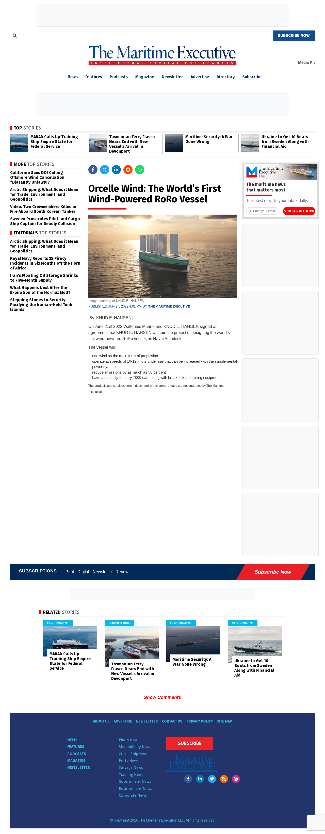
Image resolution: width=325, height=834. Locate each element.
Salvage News (131, 767)
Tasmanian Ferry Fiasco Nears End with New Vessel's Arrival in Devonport (132, 144)
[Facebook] (188, 779)
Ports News (129, 760)
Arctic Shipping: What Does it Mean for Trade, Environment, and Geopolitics (44, 194)
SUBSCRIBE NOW (294, 35)
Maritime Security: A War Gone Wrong (209, 139)
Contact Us (172, 721)
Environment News (135, 788)
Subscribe (252, 76)
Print (70, 572)
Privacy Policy (199, 721)
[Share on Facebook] (93, 169)
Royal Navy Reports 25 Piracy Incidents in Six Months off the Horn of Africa (45, 263)
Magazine (144, 76)
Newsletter (172, 76)
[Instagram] (236, 779)
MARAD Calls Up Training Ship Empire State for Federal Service (54, 141)
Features (93, 76)
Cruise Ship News (134, 753)
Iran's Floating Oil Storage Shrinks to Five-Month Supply (44, 278)
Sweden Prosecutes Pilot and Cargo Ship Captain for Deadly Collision (45, 221)
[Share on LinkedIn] (116, 169)
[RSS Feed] (224, 779)
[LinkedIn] (200, 779)
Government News (135, 781)
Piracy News (129, 739)
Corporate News (133, 795)
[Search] (14, 36)
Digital (83, 572)
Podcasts (119, 76)
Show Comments (162, 697)
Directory (226, 76)
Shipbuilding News (135, 746)
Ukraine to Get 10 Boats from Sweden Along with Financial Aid (285, 141)
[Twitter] (212, 779)
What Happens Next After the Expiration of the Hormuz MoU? (40, 290)
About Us (101, 721)
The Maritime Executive (169, 306)
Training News (131, 774)
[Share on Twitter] (104, 169)
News (72, 739)
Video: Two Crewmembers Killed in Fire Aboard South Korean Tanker (43, 209)
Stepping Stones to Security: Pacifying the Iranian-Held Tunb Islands (41, 304)
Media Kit (306, 62)
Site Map (224, 721)
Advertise (200, 76)
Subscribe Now (299, 211)
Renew (122, 572)
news (73, 76)
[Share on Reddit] (128, 169)
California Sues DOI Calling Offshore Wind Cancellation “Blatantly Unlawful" (37, 177)
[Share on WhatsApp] (139, 169)
